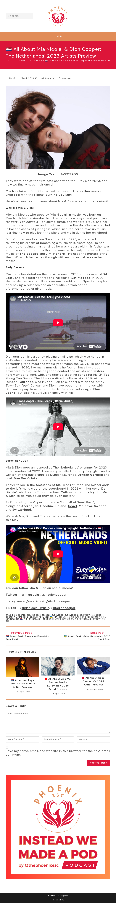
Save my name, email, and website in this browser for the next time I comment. (58, 752)
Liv (10, 78)
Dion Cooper (19, 615)
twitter (51, 896)
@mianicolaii (30, 595)
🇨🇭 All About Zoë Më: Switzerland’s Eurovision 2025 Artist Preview (58, 684)
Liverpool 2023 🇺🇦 (42, 617)
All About (46, 78)
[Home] (6, 60)
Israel (72, 506)
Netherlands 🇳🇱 (14, 619)
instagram (63, 896)
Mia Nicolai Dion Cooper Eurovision (86, 617)
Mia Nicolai (60, 617)
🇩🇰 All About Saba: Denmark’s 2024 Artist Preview (93, 681)
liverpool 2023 (24, 617)
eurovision (58, 615)
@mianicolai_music (34, 608)
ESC (28, 615)
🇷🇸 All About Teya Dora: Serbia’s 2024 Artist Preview (23, 684)
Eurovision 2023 (73, 615)
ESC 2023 (36, 615)
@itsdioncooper (54, 595)
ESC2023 (46, 615)
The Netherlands (33, 619)
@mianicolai (35, 601)
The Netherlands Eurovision (58, 619)
